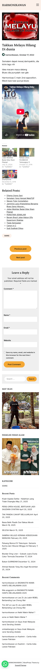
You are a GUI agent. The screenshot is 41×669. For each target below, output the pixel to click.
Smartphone (6, 179)
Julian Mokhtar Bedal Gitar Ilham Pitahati (8, 160)
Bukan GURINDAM (10, 561)
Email (7, 328)
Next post (20, 257)
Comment (9, 289)
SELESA (5, 530)
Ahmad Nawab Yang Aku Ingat (15, 567)
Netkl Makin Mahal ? (26, 612)
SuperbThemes (20, 665)
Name (7, 315)
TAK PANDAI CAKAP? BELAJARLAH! (17, 514)
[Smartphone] (9, 174)
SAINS (6, 236)
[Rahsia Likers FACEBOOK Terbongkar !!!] (26, 152)
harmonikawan (8, 583)
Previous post (20, 249)
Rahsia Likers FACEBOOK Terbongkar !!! (24, 160)
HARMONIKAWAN (14, 5)
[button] (5, 664)
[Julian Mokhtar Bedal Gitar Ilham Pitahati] (9, 152)
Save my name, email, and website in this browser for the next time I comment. (20, 355)
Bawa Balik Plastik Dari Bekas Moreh (17, 522)
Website (7, 340)
